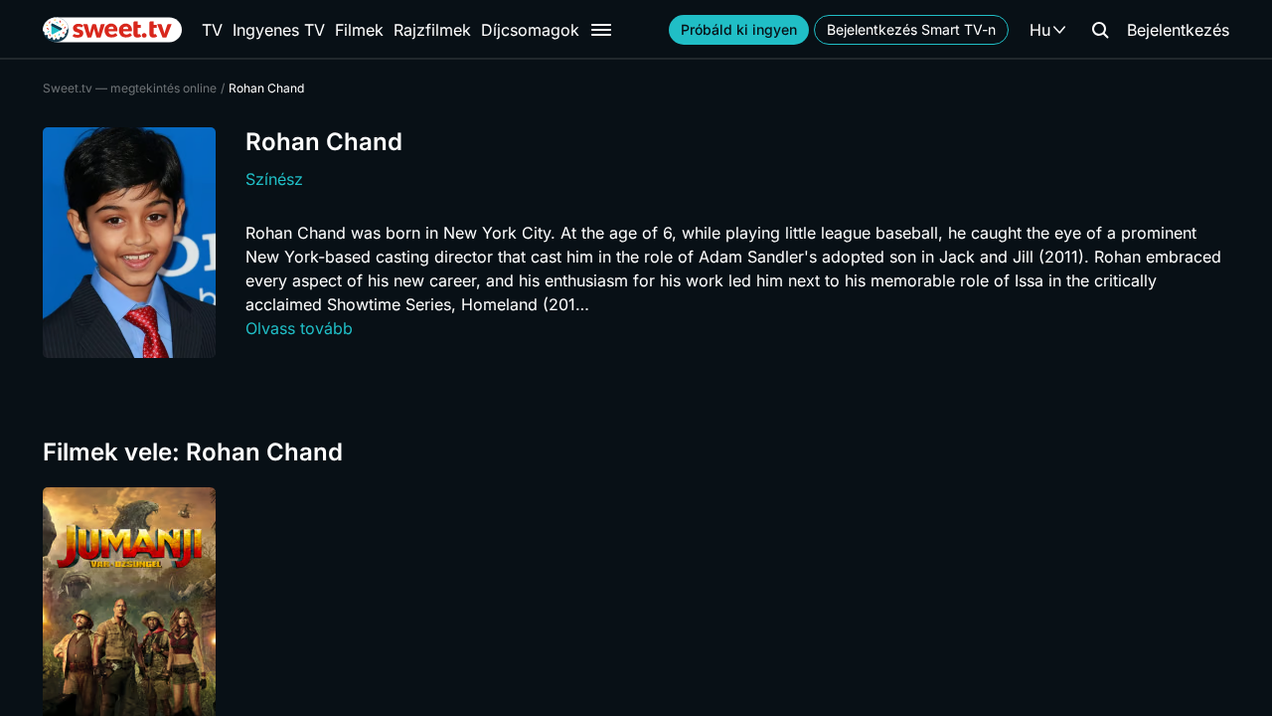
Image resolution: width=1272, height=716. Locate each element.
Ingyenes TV (279, 30)
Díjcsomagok (530, 30)
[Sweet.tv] (112, 30)
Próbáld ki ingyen (739, 29)
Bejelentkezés (1178, 30)
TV (212, 30)
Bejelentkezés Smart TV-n (911, 29)
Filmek (359, 30)
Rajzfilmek (432, 30)
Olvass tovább (299, 328)
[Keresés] (1100, 30)
